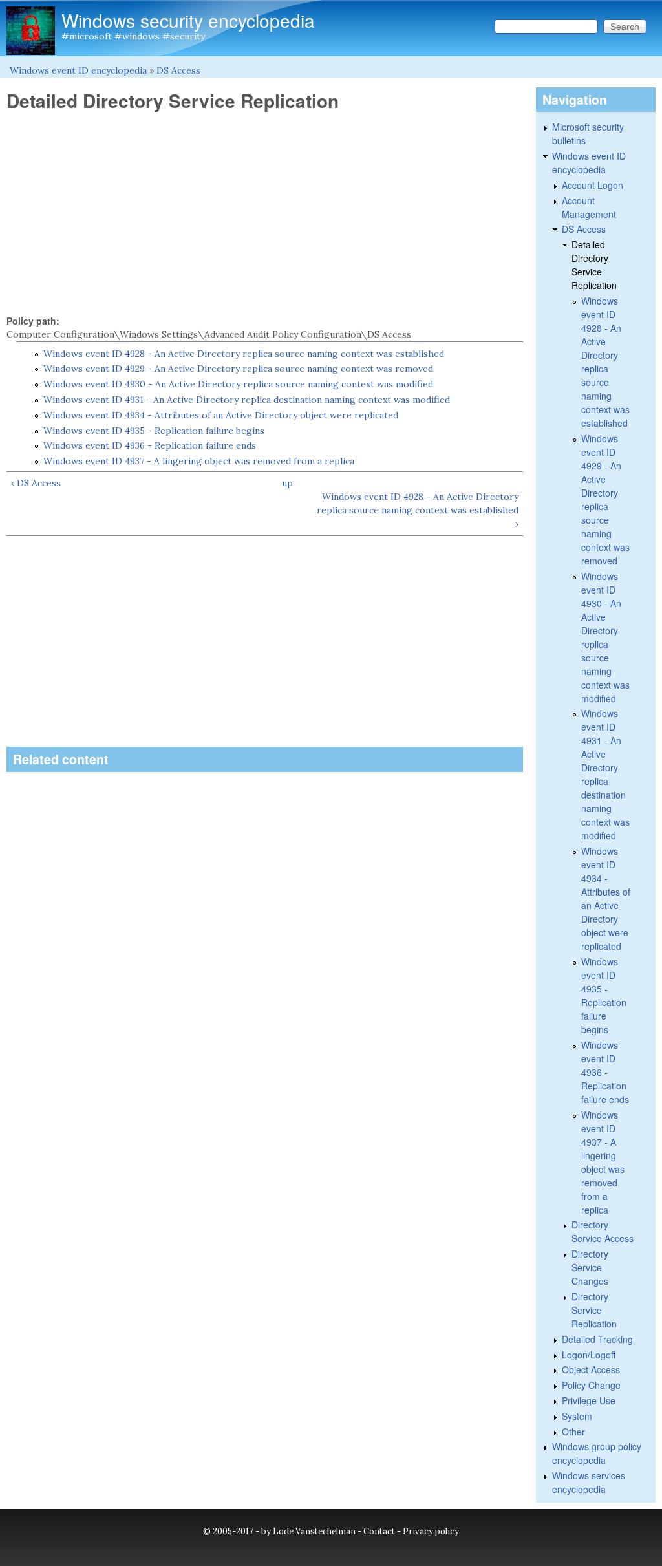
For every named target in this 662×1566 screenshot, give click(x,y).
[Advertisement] (264, 213)
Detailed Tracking (597, 1339)
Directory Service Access (602, 1231)
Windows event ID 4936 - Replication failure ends (149, 445)
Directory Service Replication (594, 1310)
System (577, 1416)
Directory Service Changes (589, 1267)
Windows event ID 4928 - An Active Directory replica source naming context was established (243, 353)
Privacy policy (431, 1531)
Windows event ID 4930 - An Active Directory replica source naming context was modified (238, 384)
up (287, 483)
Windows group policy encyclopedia (596, 1453)
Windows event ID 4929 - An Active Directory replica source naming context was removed (238, 368)
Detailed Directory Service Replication (594, 265)
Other (573, 1431)
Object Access (591, 1369)
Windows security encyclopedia (188, 20)
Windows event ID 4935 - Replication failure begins (153, 430)
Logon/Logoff (588, 1354)
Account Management (589, 207)
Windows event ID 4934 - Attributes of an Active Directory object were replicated (220, 415)
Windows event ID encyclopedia (78, 70)
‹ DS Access (36, 483)
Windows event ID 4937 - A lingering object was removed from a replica (198, 461)
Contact (379, 1531)
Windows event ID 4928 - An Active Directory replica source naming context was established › (417, 510)
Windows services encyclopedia (588, 1482)
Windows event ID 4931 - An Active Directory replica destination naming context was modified (246, 399)
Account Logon (592, 184)
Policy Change (591, 1384)
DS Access (178, 70)
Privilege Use (588, 1400)
